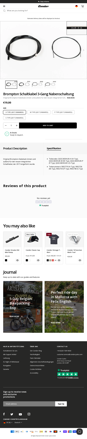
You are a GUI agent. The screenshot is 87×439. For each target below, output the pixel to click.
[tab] (43, 1)
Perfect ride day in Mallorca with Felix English (64, 297)
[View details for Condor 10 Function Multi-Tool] (75, 248)
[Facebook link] (4, 415)
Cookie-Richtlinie (35, 369)
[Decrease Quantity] (5, 125)
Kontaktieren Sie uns (10, 351)
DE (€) (8, 422)
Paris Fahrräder (35, 358)
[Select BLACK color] (6, 260)
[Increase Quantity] (16, 125)
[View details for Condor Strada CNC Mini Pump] (12, 248)
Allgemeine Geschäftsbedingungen (42, 362)
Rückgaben (7, 366)
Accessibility (34, 373)
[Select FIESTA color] (53, 260)
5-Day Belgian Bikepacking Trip (21, 303)
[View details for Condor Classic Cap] (33, 248)
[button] (83, 50)
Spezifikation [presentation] (54, 148)
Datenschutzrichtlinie (37, 366)
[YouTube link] (20, 415)
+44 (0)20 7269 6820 (64, 351)
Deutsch (17, 422)
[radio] (14, 112)
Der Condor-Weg (36, 351)
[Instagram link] (29, 415)
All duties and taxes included (44, 1)
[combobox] (45, 11)
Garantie (6, 369)
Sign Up (61, 404)
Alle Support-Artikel (9, 354)
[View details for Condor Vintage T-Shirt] (54, 248)
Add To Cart (48, 125)
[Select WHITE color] (29, 260)
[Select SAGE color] (50, 260)
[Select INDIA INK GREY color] (48, 260)
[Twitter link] (12, 415)
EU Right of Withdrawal (11, 362)
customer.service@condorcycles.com (69, 354)
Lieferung (6, 358)
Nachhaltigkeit (35, 354)
